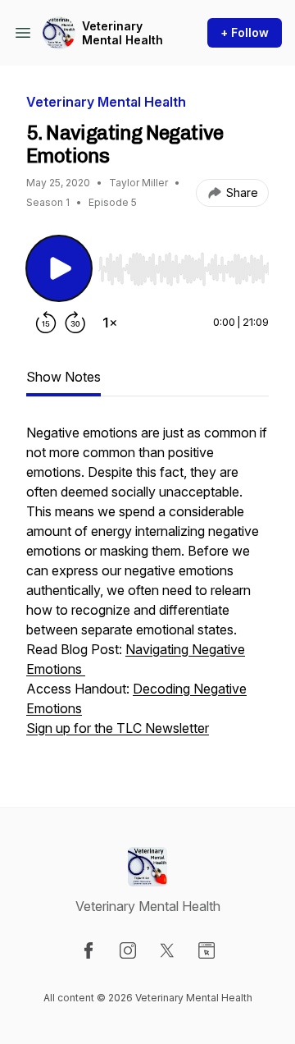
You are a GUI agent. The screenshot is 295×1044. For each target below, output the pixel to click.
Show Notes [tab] (63, 377)
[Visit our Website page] (206, 950)
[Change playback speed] (109, 322)
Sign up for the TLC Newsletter (117, 728)
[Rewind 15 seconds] (45, 322)
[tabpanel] (147, 588)
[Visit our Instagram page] (128, 950)
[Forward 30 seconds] (75, 322)
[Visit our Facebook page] (88, 950)
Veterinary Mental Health (122, 33)
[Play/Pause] (59, 268)
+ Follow (244, 32)
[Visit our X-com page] (167, 950)
